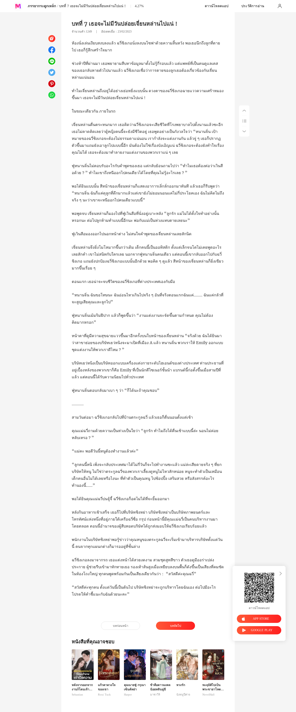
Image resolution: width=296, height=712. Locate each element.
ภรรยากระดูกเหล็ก (42, 6)
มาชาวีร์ (155, 694)
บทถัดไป (175, 625)
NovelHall (208, 694)
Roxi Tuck (104, 694)
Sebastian (77, 694)
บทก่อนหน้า (120, 625)
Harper (128, 694)
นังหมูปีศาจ (183, 694)
